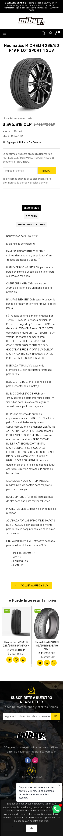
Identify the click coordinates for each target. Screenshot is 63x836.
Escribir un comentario (18, 118)
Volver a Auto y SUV (34, 585)
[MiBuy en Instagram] (35, 760)
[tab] (31, 208)
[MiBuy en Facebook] (28, 760)
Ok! (31, 827)
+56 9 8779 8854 (31, 777)
